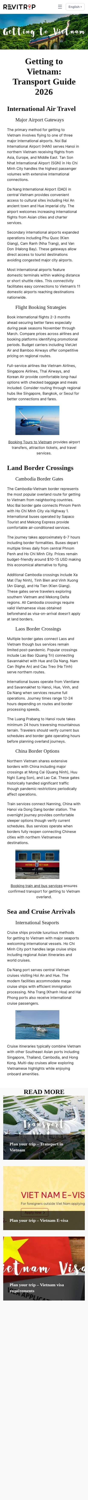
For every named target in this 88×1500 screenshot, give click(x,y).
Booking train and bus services (37, 886)
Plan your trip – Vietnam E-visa (39, 1220)
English (75, 7)
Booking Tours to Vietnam (30, 442)
